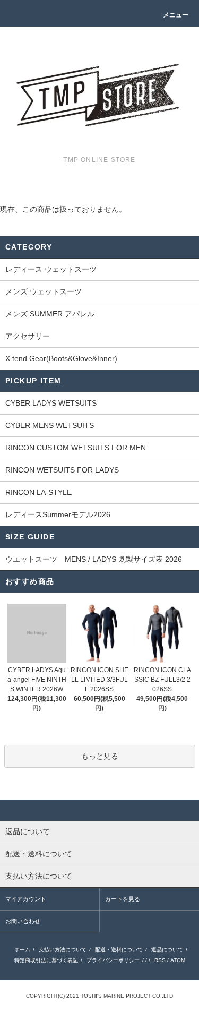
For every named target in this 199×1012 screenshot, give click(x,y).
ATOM (177, 960)
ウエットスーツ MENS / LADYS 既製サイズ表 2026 (93, 559)
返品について (167, 950)
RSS (160, 960)
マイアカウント (25, 899)
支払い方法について (62, 950)
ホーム (22, 950)
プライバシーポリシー (113, 960)
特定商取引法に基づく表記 (46, 960)
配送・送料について (119, 950)
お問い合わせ (22, 921)
